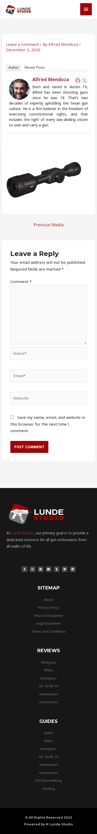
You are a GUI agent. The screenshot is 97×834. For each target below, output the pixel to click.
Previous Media (48, 225)
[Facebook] (78, 80)
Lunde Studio (22, 532)
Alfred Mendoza (50, 79)
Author (13, 67)
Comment (21, 281)
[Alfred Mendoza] (19, 88)
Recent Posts (35, 67)
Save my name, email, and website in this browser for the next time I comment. (47, 424)
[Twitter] (84, 80)
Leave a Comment (22, 44)
